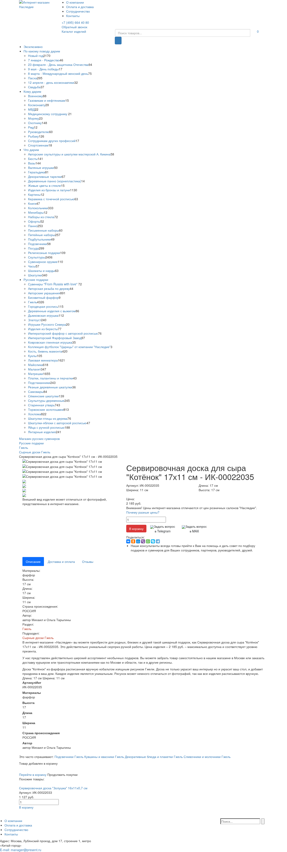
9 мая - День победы (43, 69)
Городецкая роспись (43, 306)
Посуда (33, 248)
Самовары (35, 391)
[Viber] (143, 541)
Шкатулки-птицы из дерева (47, 418)
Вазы (31, 163)
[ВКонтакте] (128, 541)
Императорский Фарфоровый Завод (54, 338)
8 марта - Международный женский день (58, 73)
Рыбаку (33, 136)
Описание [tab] (33, 561)
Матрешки (35, 373)
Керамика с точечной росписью (51, 199)
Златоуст (34, 320)
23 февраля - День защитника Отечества (58, 64)
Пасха (32, 78)
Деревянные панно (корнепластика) (54, 181)
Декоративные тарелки (45, 176)
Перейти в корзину (32, 774)
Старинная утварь (41, 405)
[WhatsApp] (148, 541)
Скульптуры (36, 257)
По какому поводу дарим (42, 51)
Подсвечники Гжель (68, 756)
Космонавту (36, 105)
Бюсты (33, 158)
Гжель (32, 302)
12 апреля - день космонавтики (51, 82)
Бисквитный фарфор (43, 297)
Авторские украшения (44, 293)
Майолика (35, 364)
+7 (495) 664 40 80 (75, 22)
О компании (75, 2)
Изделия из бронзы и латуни (49, 190)
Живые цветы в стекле (44, 185)
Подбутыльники (39, 239)
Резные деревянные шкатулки (50, 387)
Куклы (32, 355)
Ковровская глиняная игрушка (50, 342)
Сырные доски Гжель (38, 637)
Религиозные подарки (44, 252)
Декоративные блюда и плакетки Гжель (154, 756)
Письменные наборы (43, 230)
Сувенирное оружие (43, 261)
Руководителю (38, 131)
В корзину (136, 528)
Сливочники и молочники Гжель (207, 756)
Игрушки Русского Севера (47, 324)
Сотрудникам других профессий (52, 140)
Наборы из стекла (41, 217)
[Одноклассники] (133, 541)
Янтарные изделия (42, 432)
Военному (35, 96)
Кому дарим (32, 91)
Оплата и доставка (80, 6)
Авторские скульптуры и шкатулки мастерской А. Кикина (69, 154)
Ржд (31, 127)
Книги (32, 203)
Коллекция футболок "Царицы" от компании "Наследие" (69, 346)
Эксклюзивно (33, 46)
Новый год (35, 55)
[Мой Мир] (138, 541)
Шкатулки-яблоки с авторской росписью (57, 423)
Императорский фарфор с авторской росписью (63, 333)
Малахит (34, 369)
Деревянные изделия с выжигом (52, 311)
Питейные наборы (41, 234)
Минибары (36, 212)
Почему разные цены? (142, 512)
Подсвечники (37, 243)
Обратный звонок (74, 27)
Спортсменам (38, 145)
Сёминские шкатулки (43, 396)
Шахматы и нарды (41, 270)
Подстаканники (39, 382)
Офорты (34, 221)
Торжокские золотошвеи (45, 409)
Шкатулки (35, 275)
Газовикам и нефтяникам (46, 100)
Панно (32, 226)
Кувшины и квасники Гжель (104, 756)
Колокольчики (38, 208)
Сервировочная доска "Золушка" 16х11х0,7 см (53, 788)
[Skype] (153, 541)
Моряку (33, 118)
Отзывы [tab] (87, 561)
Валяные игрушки (41, 167)
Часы (32, 266)
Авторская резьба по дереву (49, 288)
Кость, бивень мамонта (45, 351)
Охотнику (35, 122)
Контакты (73, 15)
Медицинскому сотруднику (48, 114)
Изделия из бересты (43, 329)
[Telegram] (158, 541)
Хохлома (34, 414)
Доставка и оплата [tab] (61, 561)
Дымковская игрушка (43, 315)
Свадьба (34, 87)
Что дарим (31, 149)
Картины (34, 194)
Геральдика (36, 172)
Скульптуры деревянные (46, 400)
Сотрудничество (78, 11)
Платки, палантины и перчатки (50, 378)
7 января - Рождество (44, 60)
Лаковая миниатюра (43, 360)
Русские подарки (36, 279)
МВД (31, 109)
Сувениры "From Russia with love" (53, 284)
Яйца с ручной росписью (46, 427)
